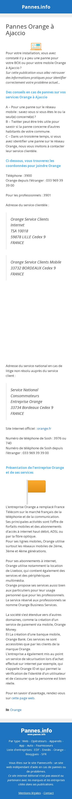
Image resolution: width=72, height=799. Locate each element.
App (21, 745)
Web (25, 741)
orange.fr (44, 428)
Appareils (55, 741)
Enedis (46, 750)
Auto (30, 745)
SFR (43, 754)
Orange (16, 710)
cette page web (23, 698)
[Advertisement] (36, 323)
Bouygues (32, 754)
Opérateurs (39, 741)
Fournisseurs (44, 745)
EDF (36, 750)
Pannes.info (36, 6)
